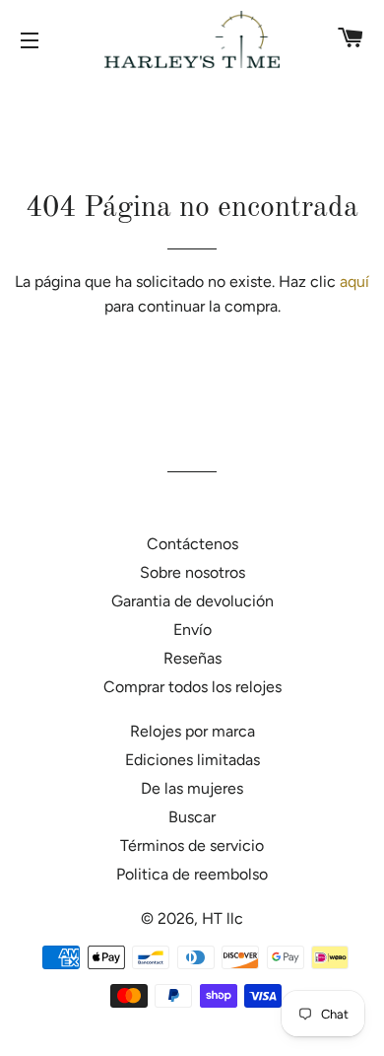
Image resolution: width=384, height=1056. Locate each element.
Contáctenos (192, 543)
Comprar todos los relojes (192, 686)
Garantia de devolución (192, 601)
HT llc (222, 918)
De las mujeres (192, 788)
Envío (192, 629)
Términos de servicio (192, 845)
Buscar (192, 817)
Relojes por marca (192, 731)
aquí (354, 281)
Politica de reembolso (192, 874)
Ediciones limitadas (192, 759)
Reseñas (192, 658)
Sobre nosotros (192, 572)
